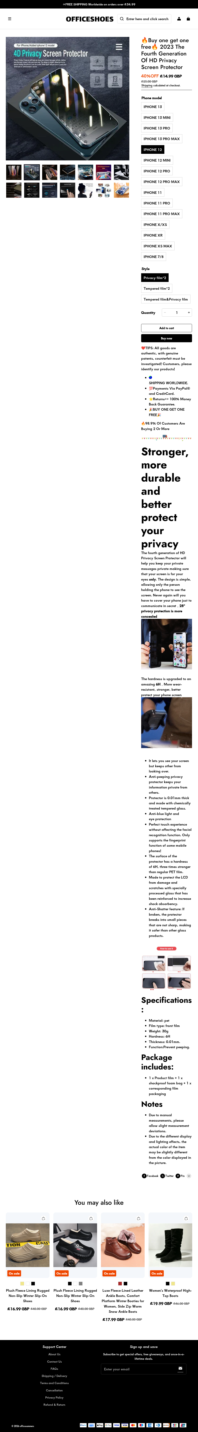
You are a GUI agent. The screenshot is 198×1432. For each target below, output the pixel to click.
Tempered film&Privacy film (166, 299)
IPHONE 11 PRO (157, 203)
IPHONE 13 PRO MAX (162, 138)
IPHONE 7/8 (154, 256)
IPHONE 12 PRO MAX (162, 181)
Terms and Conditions (54, 1383)
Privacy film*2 (155, 277)
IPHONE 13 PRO (157, 128)
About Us (54, 1354)
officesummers (27, 1426)
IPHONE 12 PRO (157, 171)
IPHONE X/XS (155, 224)
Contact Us (54, 1361)
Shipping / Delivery (54, 1376)
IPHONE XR (153, 235)
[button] (34, 19)
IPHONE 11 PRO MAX (162, 213)
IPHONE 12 (153, 149)
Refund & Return (54, 1404)
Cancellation (54, 1390)
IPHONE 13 (153, 106)
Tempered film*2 (157, 288)
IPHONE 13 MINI (157, 117)
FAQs (54, 1369)
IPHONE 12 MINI (157, 160)
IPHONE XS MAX (158, 245)
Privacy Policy (54, 1397)
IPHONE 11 (153, 192)
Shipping (146, 85)
